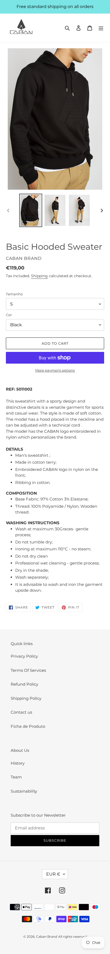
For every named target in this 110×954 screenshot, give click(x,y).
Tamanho (14, 294)
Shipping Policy (26, 698)
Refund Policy (24, 684)
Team (16, 777)
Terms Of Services (28, 670)
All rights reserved (72, 937)
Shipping (39, 275)
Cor (9, 315)
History (18, 763)
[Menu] (101, 28)
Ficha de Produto (28, 726)
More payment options (55, 370)
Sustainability (24, 791)
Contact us (21, 712)
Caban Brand (46, 937)
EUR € (53, 874)
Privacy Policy (24, 656)
